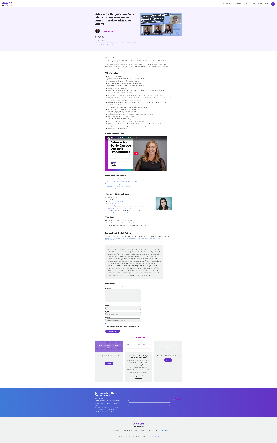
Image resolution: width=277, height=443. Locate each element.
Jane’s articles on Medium (115, 201)
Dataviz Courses (115, 430)
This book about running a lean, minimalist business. (121, 181)
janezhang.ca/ (119, 200)
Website (108, 317)
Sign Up (178, 398)
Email (107, 311)
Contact (266, 3)
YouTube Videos (111, 44)
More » (138, 376)
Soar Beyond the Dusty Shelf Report (109, 346)
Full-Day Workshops (240, 6)
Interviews (115, 42)
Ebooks (254, 9)
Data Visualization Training (103, 42)
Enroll (109, 363)
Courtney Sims (108, 31)
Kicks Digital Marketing (157, 436)
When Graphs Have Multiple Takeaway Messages (139, 356)
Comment (108, 288)
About (260, 3)
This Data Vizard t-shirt (112, 189)
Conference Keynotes (240, 9)
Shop (253, 3)
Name (107, 305)
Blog (247, 3)
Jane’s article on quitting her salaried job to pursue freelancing (124, 179)
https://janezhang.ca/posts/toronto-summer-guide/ (126, 212)
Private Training (238, 3)
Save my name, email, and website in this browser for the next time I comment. (122, 327)
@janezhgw (115, 203)
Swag (142, 430)
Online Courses (226, 3)
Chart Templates (257, 11)
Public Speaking (124, 42)
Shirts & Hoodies (257, 6)
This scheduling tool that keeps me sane (117, 186)
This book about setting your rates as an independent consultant (125, 184)
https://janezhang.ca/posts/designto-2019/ (120, 208)
